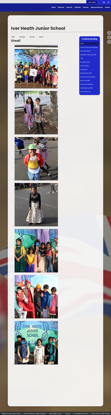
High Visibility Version (55, 413)
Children (22, 37)
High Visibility (92, 2)
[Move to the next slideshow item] (109, 42)
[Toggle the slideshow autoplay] (109, 33)
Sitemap (67, 413)
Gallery (32, 37)
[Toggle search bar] (99, 2)
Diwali (41, 37)
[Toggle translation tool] (104, 2)
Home (13, 37)
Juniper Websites (40, 413)
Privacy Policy (96, 413)
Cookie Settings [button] (105, 413)
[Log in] (108, 2)
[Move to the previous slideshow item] (109, 37)
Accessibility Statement (81, 413)
